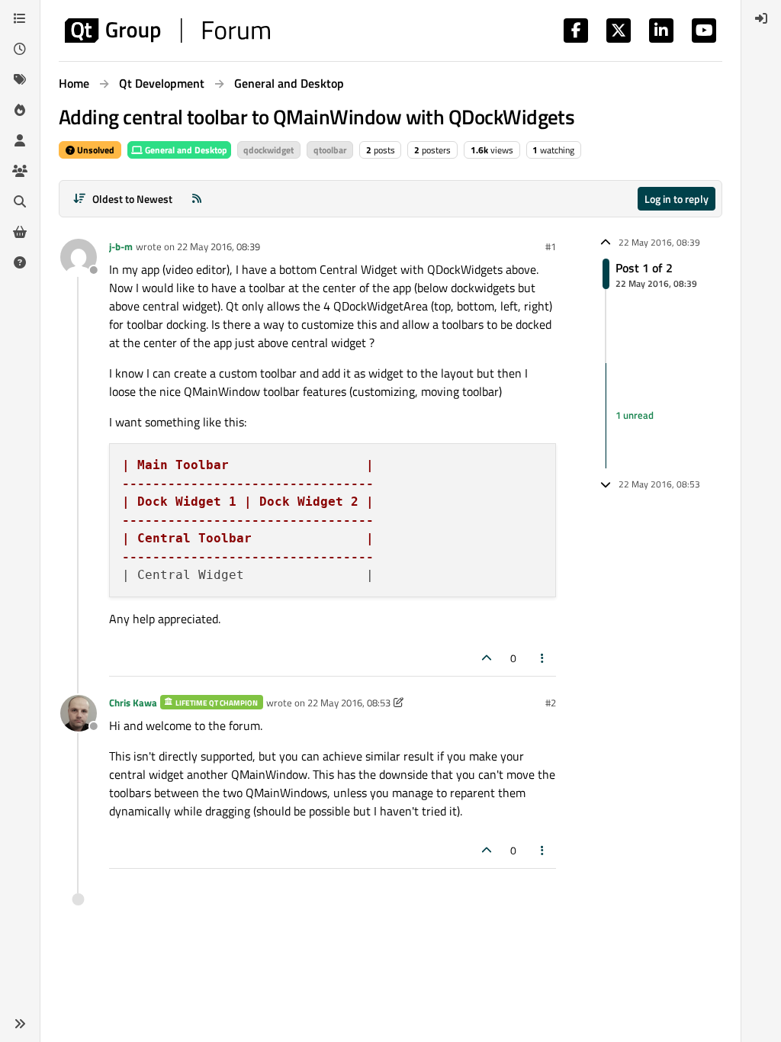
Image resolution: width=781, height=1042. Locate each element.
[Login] (761, 18)
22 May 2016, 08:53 (348, 702)
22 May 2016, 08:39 (218, 246)
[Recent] (20, 49)
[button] (20, 1023)
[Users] (20, 140)
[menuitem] (761, 18)
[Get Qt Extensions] (20, 232)
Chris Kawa (133, 702)
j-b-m (121, 246)
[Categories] (20, 18)
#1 (550, 246)
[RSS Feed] (196, 199)
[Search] (20, 201)
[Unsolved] (20, 262)
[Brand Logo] (167, 30)
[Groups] (20, 171)
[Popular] (20, 110)
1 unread (634, 415)
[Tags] (20, 79)
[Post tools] (543, 658)
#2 (550, 702)
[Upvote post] (486, 658)
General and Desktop (185, 150)
